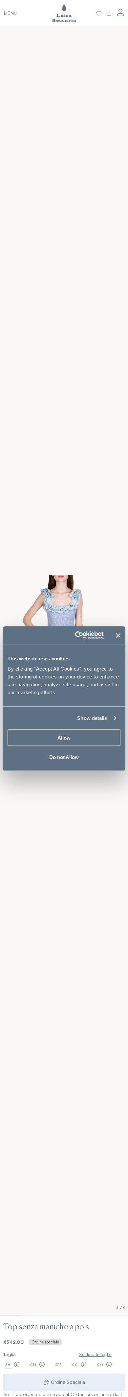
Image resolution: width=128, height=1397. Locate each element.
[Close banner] (118, 635)
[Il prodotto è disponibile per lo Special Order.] (16, 1364)
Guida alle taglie (95, 1354)
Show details (92, 718)
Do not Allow (64, 757)
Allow (64, 738)
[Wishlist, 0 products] (98, 13)
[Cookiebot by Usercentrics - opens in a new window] (78, 635)
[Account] (120, 12)
